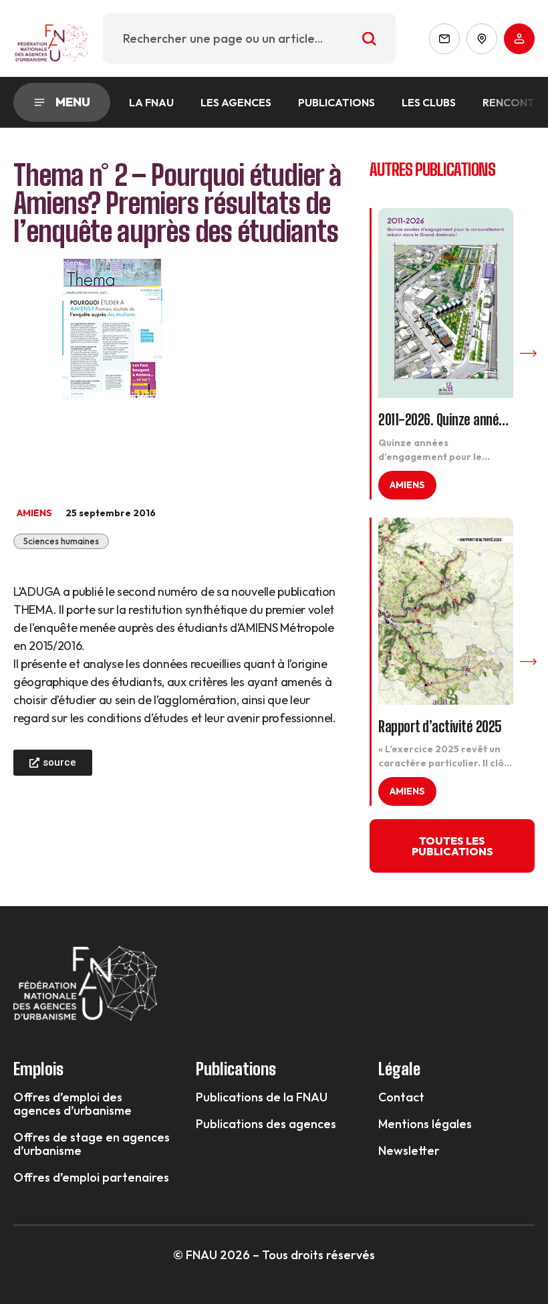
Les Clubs (429, 102)
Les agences (235, 102)
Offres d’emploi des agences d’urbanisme (72, 1104)
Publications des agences (266, 1124)
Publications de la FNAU (261, 1097)
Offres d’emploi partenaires (91, 1177)
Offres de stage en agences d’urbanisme (91, 1144)
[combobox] (249, 38)
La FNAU (151, 102)
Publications (336, 102)
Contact (401, 1097)
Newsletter (409, 1151)
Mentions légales (425, 1124)
